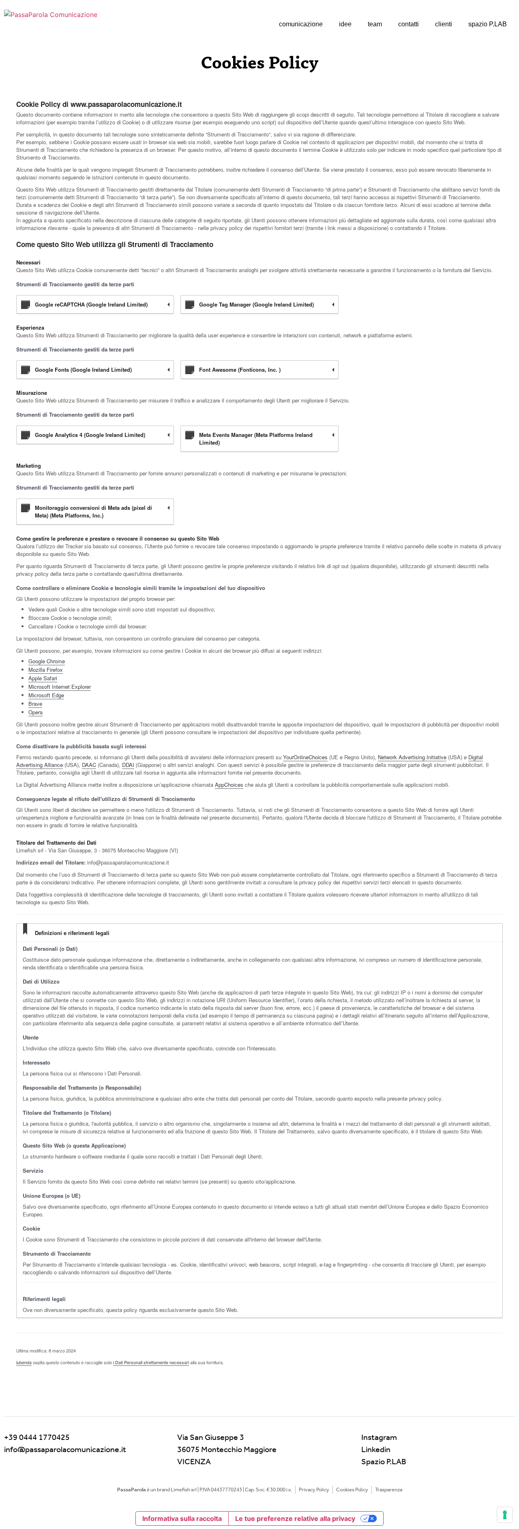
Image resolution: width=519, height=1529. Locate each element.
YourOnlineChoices (305, 757)
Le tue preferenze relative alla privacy (295, 1518)
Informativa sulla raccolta (182, 1518)
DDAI (128, 765)
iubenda (24, 1362)
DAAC (89, 765)
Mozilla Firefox (45, 669)
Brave (35, 703)
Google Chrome (46, 661)
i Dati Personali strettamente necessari (151, 1362)
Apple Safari (42, 678)
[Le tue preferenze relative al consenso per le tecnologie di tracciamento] (505, 1515)
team (375, 24)
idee (345, 24)
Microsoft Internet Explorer (59, 686)
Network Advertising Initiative (412, 757)
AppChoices (229, 784)
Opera (35, 712)
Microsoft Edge (46, 695)
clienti (443, 24)
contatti (408, 24)
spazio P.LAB (487, 24)
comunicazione (301, 24)
